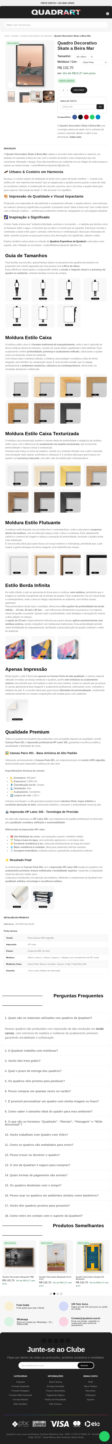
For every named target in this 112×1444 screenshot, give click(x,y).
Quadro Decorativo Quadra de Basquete (90, 1278)
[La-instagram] (43, 1340)
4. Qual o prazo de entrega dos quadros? (33, 1071)
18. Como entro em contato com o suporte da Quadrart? (44, 1215)
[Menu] (5, 11)
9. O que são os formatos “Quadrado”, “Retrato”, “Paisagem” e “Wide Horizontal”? (53, 1123)
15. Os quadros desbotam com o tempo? (33, 1185)
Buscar (105, 25)
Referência (9, 924)
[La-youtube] (56, 1340)
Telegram (98, 117)
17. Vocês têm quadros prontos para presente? (37, 1205)
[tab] (56, 1018)
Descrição (10, 148)
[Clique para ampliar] (10, 85)
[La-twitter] (68, 1340)
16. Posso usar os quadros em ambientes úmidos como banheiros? (52, 1195)
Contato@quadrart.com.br (85, 1318)
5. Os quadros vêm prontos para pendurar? (35, 1081)
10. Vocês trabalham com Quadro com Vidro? (36, 1134)
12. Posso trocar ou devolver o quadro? (32, 1155)
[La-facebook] (62, 1340)
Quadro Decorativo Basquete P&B (18, 1277)
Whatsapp (92, 117)
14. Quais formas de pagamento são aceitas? (36, 1175)
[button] (56, 3)
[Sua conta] (100, 11)
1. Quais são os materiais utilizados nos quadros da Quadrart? (48, 1018)
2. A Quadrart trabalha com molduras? (31, 1050)
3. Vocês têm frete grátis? (23, 1060)
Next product (107, 36)
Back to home (103, 36)
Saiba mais (75, 137)
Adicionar (79, 90)
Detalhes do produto (16, 917)
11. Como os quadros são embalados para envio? (39, 1144)
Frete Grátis (22, 1305)
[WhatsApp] (104, 1436)
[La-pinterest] (50, 1340)
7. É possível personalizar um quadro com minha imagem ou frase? (52, 1101)
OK (100, 107)
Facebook (74, 117)
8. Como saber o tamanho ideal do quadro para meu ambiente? (48, 1111)
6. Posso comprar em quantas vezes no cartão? (38, 1091)
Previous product (100, 36)
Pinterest (86, 117)
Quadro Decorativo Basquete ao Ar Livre (55, 1278)
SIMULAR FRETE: (68, 101)
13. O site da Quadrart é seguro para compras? (37, 1165)
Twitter (80, 117)
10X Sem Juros (79, 1304)
